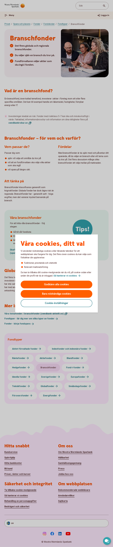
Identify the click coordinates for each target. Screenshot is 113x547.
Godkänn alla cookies (56, 284)
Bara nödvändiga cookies (56, 294)
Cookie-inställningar (56, 303)
